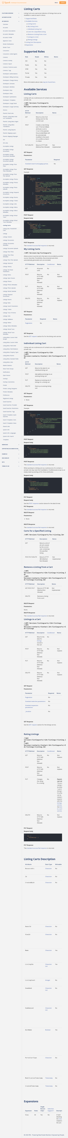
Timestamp (49, 1078)
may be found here (49, 82)
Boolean (48, 1030)
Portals (5, 385)
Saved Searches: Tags (9, 411)
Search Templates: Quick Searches (9, 415)
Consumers (6, 50)
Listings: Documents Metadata (8, 244)
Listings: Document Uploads (10, 248)
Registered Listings (8, 398)
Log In (63, 2)
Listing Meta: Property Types (10, 352)
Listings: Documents (8, 240)
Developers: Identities (9, 87)
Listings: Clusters (7, 237)
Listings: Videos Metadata (10, 326)
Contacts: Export (7, 64)
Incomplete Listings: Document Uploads (8, 160)
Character (48, 868)
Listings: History (7, 266)
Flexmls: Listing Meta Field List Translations (10, 117)
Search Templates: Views (9, 423)
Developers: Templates (9, 100)
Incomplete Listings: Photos (10, 179)
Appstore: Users (7, 41)
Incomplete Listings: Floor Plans (10, 165)
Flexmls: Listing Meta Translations (8, 125)
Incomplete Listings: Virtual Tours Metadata (10, 221)
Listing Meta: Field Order (9, 345)
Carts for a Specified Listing (37, 32)
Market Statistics (7, 365)
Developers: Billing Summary (10, 77)
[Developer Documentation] (6, 3)
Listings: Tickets (7, 309)
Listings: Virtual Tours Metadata (8, 333)
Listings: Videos (7, 322)
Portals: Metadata (8, 392)
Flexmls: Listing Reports (9, 130)
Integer (47, 980)
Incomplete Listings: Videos (10, 207)
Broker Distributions (8, 44)
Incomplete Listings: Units (10, 204)
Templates (6, 439)
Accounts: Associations (9, 31)
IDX (4, 139)
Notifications (6, 372)
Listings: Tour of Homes (9, 312)
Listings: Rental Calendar (9, 291)
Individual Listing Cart (35, 29)
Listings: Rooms (7, 299)
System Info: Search (8, 436)
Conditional (50, 264)
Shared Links (6, 426)
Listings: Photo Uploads (9, 288)
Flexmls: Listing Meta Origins (10, 121)
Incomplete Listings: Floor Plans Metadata (10, 170)
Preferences (6, 395)
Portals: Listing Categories (10, 388)
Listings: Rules (7, 303)
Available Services (31, 21)
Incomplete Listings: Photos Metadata (10, 183)
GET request (33, 336)
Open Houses (6, 375)
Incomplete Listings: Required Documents (11, 193)
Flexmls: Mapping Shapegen (10, 136)
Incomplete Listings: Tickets (10, 200)
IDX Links (5, 143)
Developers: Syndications (9, 97)
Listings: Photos (7, 281)
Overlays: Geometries (9, 382)
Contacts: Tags (7, 70)
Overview (5, 24)
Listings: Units (6, 316)
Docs (56, 2)
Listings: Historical (8, 263)
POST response (34, 503)
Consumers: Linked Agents (10, 54)
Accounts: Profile (7, 37)
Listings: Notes (7, 275)
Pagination (28, 323)
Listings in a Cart (33, 37)
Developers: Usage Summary (11, 106)
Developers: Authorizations (10, 73)
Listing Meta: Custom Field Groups (10, 338)
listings (39, 641)
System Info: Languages (9, 433)
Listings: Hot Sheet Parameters (8, 270)
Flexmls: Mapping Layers (9, 133)
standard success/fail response (37, 245)
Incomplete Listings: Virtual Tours (10, 216)
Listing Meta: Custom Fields (10, 342)
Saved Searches (7, 401)
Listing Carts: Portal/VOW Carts (10, 229)
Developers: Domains (9, 83)
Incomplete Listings (8, 146)
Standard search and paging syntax (36, 164)
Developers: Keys (7, 90)
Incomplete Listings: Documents (8, 150)
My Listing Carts (33, 26)
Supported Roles (31, 18)
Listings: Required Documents (7, 295)
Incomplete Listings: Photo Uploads (10, 188)
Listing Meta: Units (8, 362)
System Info (6, 430)
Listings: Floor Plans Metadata (8, 255)
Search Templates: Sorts (9, 420)
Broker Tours (6, 47)
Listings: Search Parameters (10, 306)
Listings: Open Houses (9, 278)
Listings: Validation (8, 319)
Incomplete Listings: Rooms (10, 197)
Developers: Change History (10, 80)
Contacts (5, 57)
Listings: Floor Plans (8, 252)
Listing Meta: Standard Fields (10, 359)
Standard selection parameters (35, 701)
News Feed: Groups (8, 369)
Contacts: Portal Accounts (10, 67)
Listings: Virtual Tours (8, 329)
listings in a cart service (60, 809)
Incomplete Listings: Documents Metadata (9, 155)
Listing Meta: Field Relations (10, 349)
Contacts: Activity (7, 60)
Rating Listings (32, 40)
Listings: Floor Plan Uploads (10, 260)
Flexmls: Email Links (8, 113)
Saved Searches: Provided (10, 405)
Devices (5, 110)
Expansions (29, 45)
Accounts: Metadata (8, 34)
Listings (5, 233)
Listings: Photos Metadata (10, 284)
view (60, 1119)
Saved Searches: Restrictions (10, 408)
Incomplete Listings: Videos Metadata (10, 211)
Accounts (5, 27)
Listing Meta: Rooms (8, 355)
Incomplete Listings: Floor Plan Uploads (10, 175)
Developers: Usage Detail (10, 103)
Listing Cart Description (33, 42)
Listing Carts (7, 225)
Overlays (5, 378)
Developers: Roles (8, 93)
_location (28, 711)
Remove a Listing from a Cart (37, 34)
